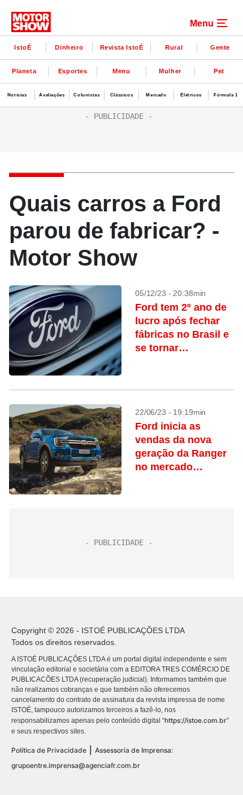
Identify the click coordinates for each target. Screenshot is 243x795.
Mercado (156, 95)
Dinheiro (69, 47)
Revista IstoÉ (122, 47)
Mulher (170, 71)
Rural (174, 47)
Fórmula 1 (225, 95)
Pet (219, 71)
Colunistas (86, 95)
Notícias (17, 95)
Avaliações (51, 95)
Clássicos (121, 95)
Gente (220, 47)
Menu (121, 71)
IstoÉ (22, 47)
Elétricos (190, 95)
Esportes (73, 71)
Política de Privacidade (48, 750)
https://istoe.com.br (195, 720)
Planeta (24, 71)
